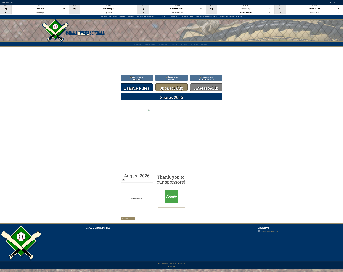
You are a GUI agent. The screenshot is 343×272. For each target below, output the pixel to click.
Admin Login (171, 266)
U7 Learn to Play (149, 44)
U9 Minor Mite (163, 44)
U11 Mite (174, 44)
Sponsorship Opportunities (206, 17)
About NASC (163, 17)
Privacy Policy (181, 263)
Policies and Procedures (146, 17)
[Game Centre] (34, 11)
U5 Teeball (137, 44)
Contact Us (175, 17)
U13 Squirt (184, 44)
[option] (34, 9)
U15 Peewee (194, 44)
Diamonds (113, 17)
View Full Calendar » (127, 219)
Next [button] (342, 9)
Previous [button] (1, 10)
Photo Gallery (187, 17)
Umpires (131, 17)
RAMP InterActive (163, 263)
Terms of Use (172, 263)
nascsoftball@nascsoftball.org (269, 231)
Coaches (122, 17)
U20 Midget (204, 44)
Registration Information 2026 (231, 17)
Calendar (103, 17)
